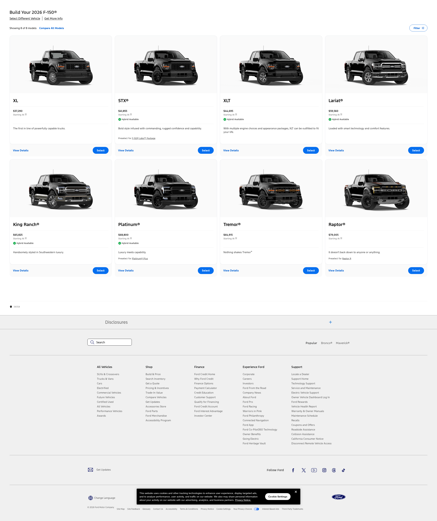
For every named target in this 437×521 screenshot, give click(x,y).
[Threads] (334, 470)
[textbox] (109, 342)
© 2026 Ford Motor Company (100, 507)
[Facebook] (294, 470)
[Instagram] (324, 470)
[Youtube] (314, 470)
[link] (121, 509)
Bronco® (326, 343)
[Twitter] (304, 470)
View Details (21, 150)
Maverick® (343, 343)
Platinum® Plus (140, 258)
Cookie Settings (277, 496)
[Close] (296, 494)
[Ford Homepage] (339, 497)
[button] (101, 498)
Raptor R (346, 258)
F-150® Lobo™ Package (143, 138)
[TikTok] (343, 470)
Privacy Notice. (243, 500)
